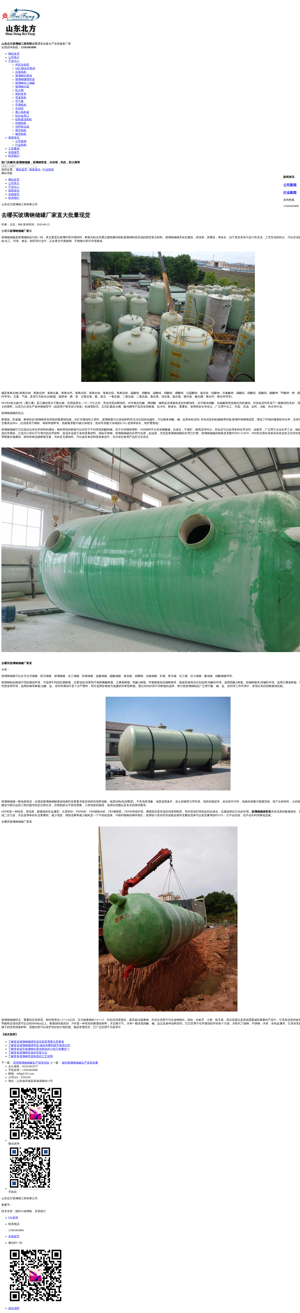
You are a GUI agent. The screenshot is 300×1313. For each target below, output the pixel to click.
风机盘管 (20, 93)
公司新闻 (20, 141)
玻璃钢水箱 (22, 86)
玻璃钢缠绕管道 (25, 79)
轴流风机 (20, 133)
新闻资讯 (13, 137)
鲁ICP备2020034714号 (25, 1204)
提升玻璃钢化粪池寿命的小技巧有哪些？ (38, 1048)
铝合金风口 (22, 115)
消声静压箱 (22, 126)
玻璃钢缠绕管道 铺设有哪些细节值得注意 (39, 1045)
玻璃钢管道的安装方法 (27, 1052)
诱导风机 (20, 130)
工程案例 (13, 148)
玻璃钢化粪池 (23, 75)
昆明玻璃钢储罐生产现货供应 (31, 1062)
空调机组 (20, 104)
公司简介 (13, 57)
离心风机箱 (22, 112)
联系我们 (13, 155)
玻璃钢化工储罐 (25, 82)
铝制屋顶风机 (23, 119)
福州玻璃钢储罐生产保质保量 (80, 1062)
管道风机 (20, 97)
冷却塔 (19, 108)
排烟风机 (20, 123)
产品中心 (13, 61)
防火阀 (19, 90)
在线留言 (13, 152)
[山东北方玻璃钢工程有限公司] (20, 40)
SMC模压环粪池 (25, 68)
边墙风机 (20, 72)
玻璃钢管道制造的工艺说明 (30, 1056)
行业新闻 (20, 144)
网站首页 (13, 53)
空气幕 (19, 101)
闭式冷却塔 (22, 64)
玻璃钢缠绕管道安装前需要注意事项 (36, 1041)
